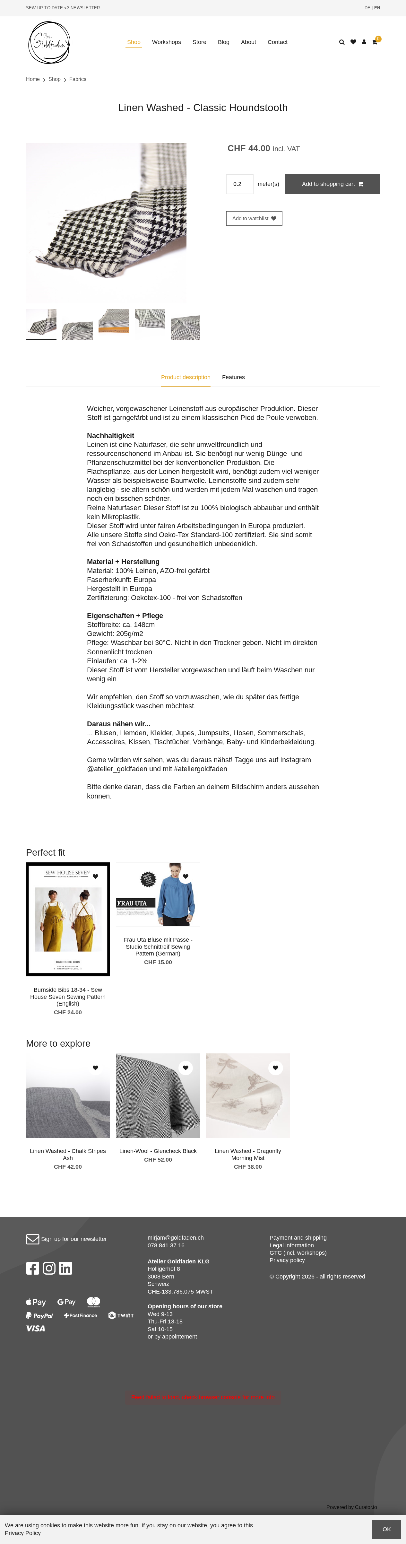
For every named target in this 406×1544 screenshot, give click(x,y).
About (248, 42)
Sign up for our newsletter (73, 1239)
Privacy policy (287, 1260)
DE (368, 8)
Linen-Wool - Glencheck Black (158, 1151)
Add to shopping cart (328, 184)
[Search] (342, 42)
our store (209, 1306)
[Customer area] (364, 42)
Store (199, 42)
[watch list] (353, 42)
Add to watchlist (250, 218)
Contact (278, 42)
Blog (223, 42)
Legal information (292, 1245)
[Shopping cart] (374, 42)
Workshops (166, 42)
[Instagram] (49, 1270)
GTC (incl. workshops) (298, 1253)
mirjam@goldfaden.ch (176, 1237)
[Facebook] (32, 1270)
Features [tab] (233, 377)
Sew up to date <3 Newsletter (63, 8)
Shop (134, 42)
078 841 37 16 (166, 1245)
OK (387, 1529)
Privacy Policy (23, 1533)
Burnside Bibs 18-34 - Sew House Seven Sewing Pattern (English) (68, 997)
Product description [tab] (186, 377)
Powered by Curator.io (351, 1507)
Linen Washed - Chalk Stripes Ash (68, 1154)
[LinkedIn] (65, 1270)
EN (377, 8)
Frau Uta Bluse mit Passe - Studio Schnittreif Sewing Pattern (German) (158, 947)
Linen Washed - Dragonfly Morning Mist (248, 1154)
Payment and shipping (298, 1237)
